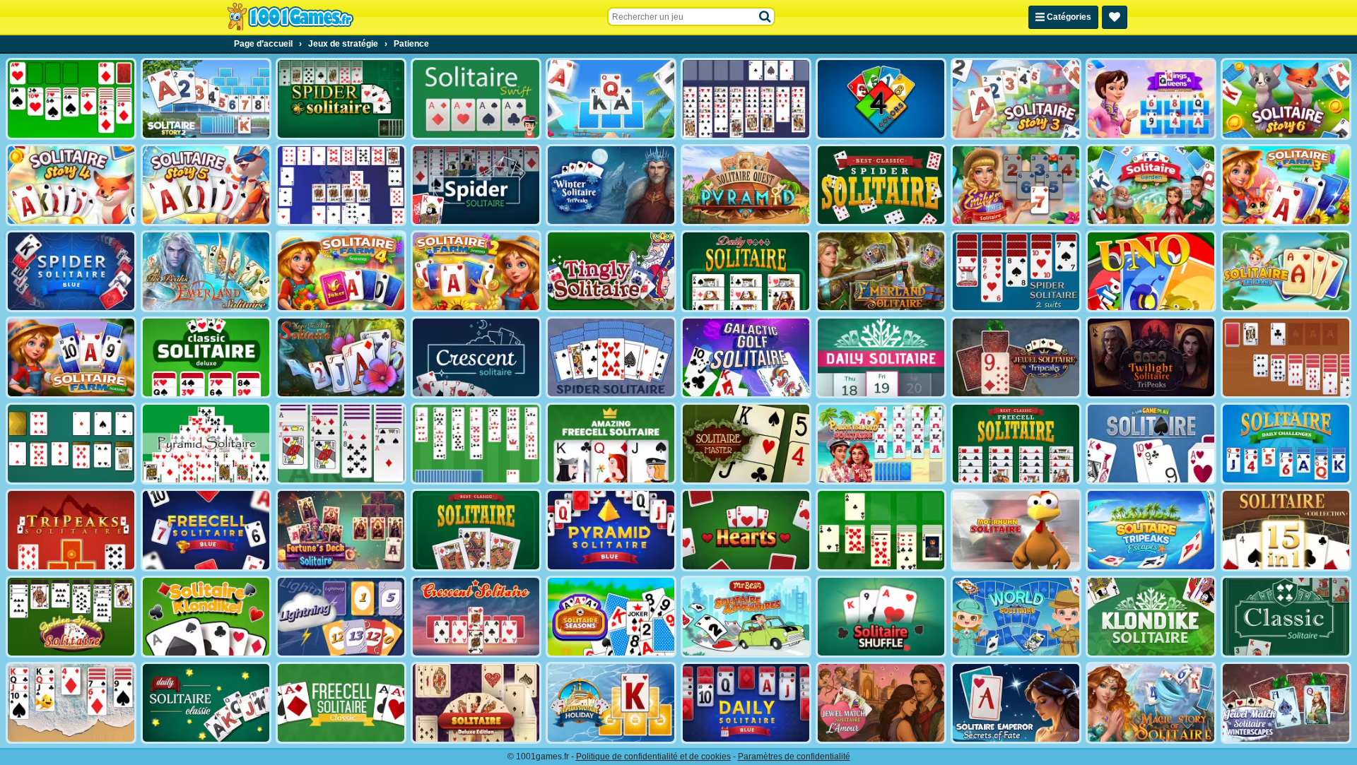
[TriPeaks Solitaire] (71, 530)
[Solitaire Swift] (476, 99)
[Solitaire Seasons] (611, 617)
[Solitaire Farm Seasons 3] (1286, 185)
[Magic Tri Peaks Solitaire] (341, 357)
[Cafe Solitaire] (1286, 357)
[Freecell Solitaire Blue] (206, 530)
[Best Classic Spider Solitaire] (881, 185)
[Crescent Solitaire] (476, 357)
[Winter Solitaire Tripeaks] (611, 185)
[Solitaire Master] (746, 444)
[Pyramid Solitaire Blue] (611, 530)
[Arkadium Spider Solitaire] (476, 185)
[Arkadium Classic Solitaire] (1286, 617)
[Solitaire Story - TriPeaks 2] (206, 99)
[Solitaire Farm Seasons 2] (476, 271)
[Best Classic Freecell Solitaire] (1016, 444)
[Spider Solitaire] (341, 99)
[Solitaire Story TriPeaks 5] (206, 185)
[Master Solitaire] (71, 444)
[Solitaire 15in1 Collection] (1286, 530)
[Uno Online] (881, 99)
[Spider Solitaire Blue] (71, 271)
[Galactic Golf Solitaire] (746, 357)
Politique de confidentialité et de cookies (653, 756)
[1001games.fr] (290, 17)
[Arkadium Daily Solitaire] (881, 357)
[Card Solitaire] (341, 444)
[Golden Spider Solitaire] (71, 617)
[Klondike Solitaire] (1151, 617)
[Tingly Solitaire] (611, 271)
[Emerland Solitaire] (881, 271)
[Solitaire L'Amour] (881, 703)
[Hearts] (746, 530)
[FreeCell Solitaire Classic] (341, 703)
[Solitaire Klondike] (206, 617)
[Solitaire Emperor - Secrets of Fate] (1016, 703)
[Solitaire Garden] (1151, 185)
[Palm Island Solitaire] (881, 444)
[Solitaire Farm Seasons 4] (341, 271)
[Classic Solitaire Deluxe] (206, 357)
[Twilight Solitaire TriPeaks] (1151, 357)
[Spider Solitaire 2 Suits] (1016, 271)
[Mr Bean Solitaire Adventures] (746, 617)
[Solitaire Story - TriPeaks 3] (1016, 99)
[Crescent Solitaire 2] (341, 185)
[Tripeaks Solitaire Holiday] (611, 703)
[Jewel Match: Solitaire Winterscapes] (1286, 703)
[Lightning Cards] (341, 617)
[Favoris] (1114, 17)
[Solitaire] (881, 530)
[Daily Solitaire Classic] (206, 703)
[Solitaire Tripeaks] (1286, 271)
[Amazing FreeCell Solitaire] (611, 444)
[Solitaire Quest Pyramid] (746, 185)
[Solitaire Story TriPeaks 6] (1286, 99)
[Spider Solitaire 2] (611, 357)
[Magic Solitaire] (1151, 703)
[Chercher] (765, 16)
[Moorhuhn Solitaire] (1016, 530)
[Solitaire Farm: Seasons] (71, 357)
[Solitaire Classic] (71, 99)
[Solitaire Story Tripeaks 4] (71, 185)
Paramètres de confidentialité (794, 756)
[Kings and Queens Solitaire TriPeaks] (1151, 99)
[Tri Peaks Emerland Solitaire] (206, 271)
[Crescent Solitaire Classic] (476, 617)
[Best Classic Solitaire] (476, 530)
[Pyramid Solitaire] (206, 444)
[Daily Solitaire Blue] (746, 703)
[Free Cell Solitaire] (746, 99)
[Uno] (1151, 271)
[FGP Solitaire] (1151, 444)
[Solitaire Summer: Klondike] (71, 703)
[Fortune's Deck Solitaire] (341, 530)
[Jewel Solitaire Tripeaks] (1016, 357)
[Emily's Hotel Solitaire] (1016, 185)
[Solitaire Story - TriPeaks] (611, 99)
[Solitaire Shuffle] (881, 617)
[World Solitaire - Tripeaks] (1016, 617)
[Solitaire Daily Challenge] (1286, 444)
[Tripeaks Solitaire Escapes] (1151, 530)
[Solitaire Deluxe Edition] (476, 703)
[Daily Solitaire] (746, 271)
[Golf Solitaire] (476, 444)
